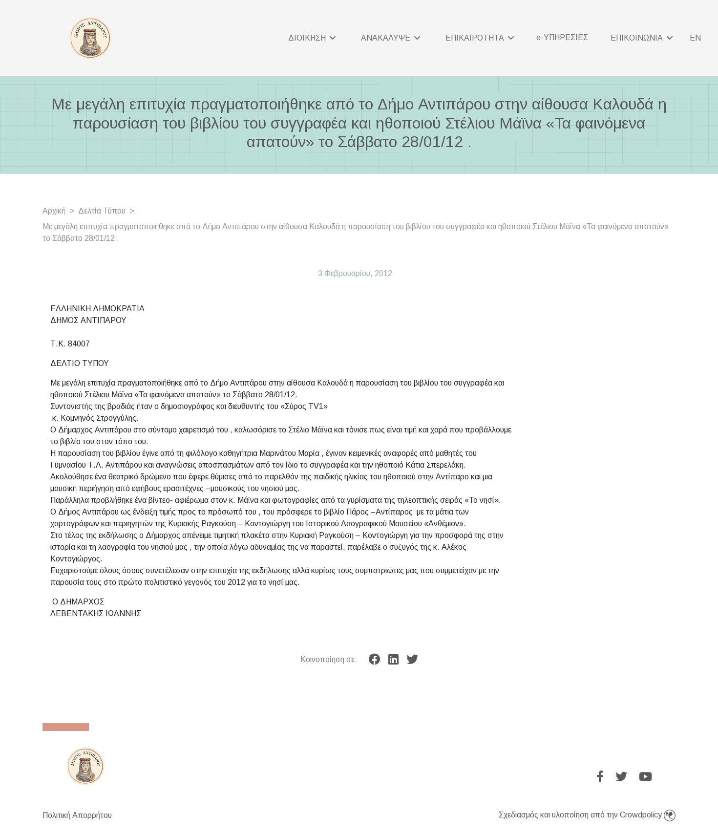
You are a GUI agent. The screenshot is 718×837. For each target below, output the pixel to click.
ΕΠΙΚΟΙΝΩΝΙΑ (638, 38)
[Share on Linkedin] (393, 659)
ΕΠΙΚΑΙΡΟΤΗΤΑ (475, 38)
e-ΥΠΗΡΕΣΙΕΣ (562, 37)
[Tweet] (412, 659)
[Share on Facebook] (374, 659)
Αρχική (53, 211)
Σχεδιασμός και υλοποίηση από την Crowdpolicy (581, 815)
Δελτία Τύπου (102, 211)
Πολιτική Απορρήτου (77, 815)
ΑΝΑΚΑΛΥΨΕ (386, 38)
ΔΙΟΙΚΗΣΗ (308, 38)
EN (695, 38)
